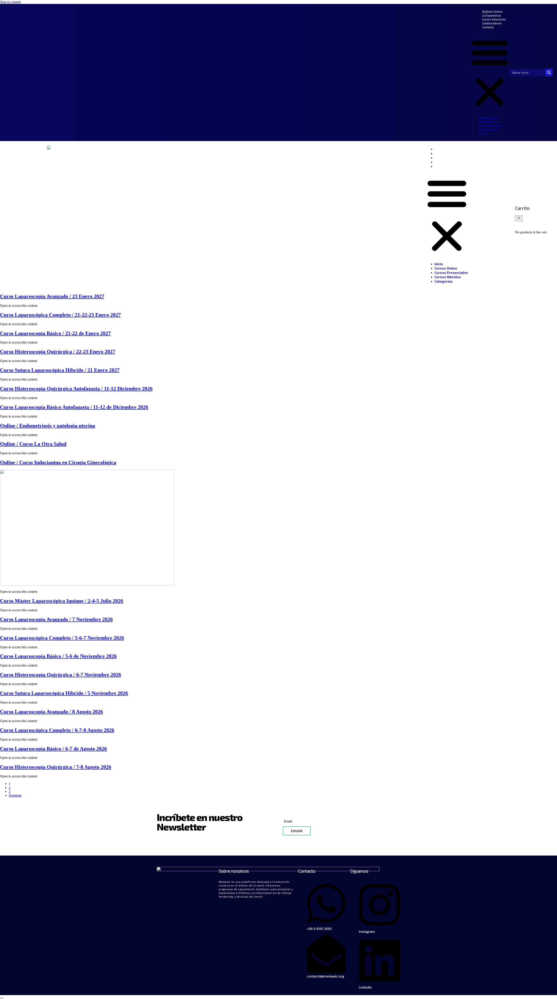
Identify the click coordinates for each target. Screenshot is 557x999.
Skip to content (10, 2)
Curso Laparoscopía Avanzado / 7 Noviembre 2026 (56, 619)
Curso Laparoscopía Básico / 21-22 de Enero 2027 (55, 333)
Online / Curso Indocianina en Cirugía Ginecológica (58, 462)
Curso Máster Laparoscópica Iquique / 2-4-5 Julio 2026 (61, 601)
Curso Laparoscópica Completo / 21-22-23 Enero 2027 (60, 315)
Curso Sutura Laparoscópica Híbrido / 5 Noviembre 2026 (64, 693)
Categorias (444, 166)
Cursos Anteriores (494, 19)
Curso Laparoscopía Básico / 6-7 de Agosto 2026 (53, 748)
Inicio (439, 149)
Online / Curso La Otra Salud (33, 444)
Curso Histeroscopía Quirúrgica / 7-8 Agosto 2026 (55, 767)
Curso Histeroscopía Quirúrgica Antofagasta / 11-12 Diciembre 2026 (76, 388)
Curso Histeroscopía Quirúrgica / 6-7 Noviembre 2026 (60, 674)
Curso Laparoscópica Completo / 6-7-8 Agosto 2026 (57, 730)
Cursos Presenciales (451, 157)
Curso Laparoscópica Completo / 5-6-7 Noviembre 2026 (62, 638)
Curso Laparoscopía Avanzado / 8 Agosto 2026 (51, 711)
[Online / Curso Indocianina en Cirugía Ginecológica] (87, 584)
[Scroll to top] (1, 998)
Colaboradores (492, 23)
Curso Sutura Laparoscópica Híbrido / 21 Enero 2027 (59, 370)
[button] (489, 72)
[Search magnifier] (549, 72)
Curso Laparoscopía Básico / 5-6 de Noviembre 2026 (58, 656)
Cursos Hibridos (448, 162)
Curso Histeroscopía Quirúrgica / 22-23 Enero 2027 (57, 351)
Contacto (488, 27)
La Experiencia (491, 15)
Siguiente (15, 795)
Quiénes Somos (492, 11)
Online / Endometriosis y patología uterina (47, 425)
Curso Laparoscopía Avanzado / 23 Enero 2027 (52, 296)
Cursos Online (446, 153)
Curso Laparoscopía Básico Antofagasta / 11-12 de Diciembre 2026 (74, 407)
